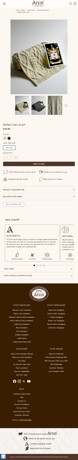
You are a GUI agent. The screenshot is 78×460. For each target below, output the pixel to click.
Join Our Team (22, 375)
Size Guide (9, 269)
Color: (6, 134)
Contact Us (21, 401)
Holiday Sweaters (22, 335)
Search (70, 3)
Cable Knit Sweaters (22, 324)
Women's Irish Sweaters (21, 310)
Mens (23, 10)
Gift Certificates (56, 364)
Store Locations (22, 368)
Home (17, 10)
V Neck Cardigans (56, 317)
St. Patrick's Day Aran (21, 364)
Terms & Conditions (21, 404)
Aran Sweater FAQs (56, 371)
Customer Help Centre (21, 394)
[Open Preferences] (3, 456)
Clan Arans (31, 10)
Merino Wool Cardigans (56, 324)
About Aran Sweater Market (22, 354)
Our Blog (21, 361)
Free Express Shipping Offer (18, 276)
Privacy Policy (21, 408)
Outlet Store (21, 338)
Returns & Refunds (56, 354)
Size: (9, 143)
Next (65, 105)
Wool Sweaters (22, 328)
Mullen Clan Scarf (23, 12)
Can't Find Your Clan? (21, 412)
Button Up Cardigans (56, 321)
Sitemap (65, 457)
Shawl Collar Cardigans (56, 314)
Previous (12, 105)
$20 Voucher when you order (56, 361)
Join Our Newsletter (22, 371)
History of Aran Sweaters (22, 357)
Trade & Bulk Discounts (22, 342)
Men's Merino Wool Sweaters (21, 321)
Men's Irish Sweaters (22, 314)
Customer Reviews (56, 368)
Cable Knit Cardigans (56, 310)
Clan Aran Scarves (43, 10)
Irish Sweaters (21, 331)
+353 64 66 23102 (25, 420)
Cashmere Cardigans (56, 328)
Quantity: (7, 153)
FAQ (21, 397)
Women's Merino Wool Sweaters (21, 317)
